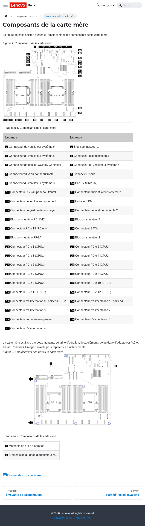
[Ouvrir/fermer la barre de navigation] (5, 5)
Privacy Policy (63, 517)
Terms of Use (82, 517)
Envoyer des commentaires (24, 475)
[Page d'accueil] (6, 16)
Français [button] (106, 5)
